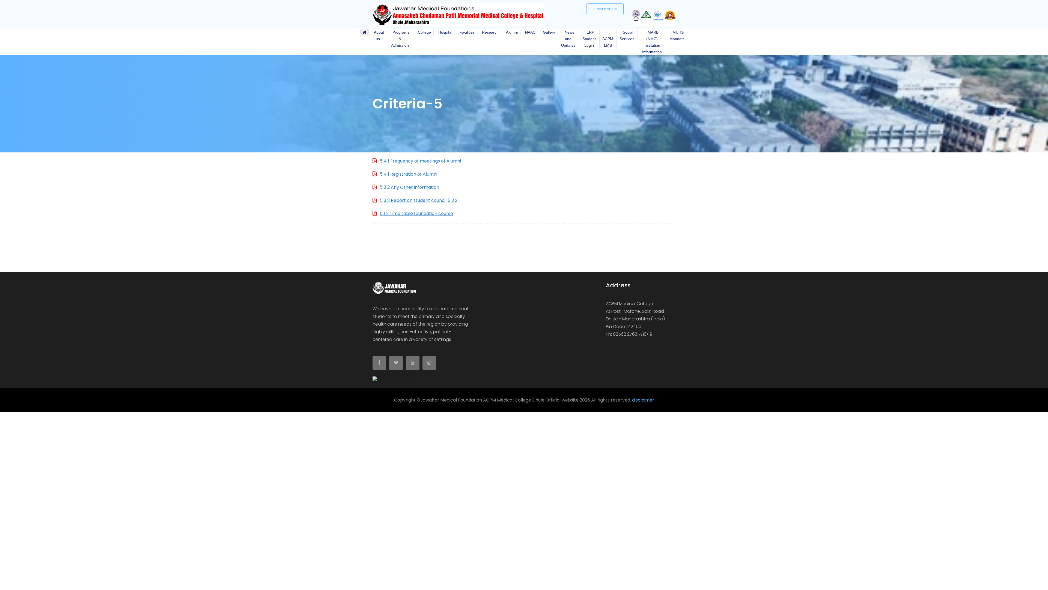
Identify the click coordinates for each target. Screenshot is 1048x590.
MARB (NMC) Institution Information (652, 42)
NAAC (529, 32)
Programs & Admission (399, 39)
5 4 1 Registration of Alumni (408, 174)
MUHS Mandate (677, 35)
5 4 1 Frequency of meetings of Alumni (420, 161)
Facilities (466, 32)
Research (489, 32)
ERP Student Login (589, 39)
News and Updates (568, 39)
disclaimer (643, 400)
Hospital (444, 32)
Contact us (605, 9)
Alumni (511, 32)
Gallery (548, 32)
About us (378, 35)
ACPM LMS (607, 39)
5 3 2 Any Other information (409, 187)
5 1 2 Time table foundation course (416, 213)
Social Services (627, 35)
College (423, 32)
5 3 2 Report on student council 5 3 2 (418, 200)
